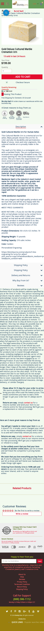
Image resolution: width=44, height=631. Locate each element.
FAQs (22, 577)
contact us (27, 436)
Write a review (22, 514)
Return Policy (22, 587)
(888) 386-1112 (22, 599)
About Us (22, 574)
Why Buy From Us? (20, 280)
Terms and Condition (22, 584)
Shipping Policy (21, 265)
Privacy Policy (22, 582)
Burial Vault (19, 11)
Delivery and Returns (20, 275)
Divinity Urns (18, 615)
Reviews (20, 285)
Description (21, 126)
